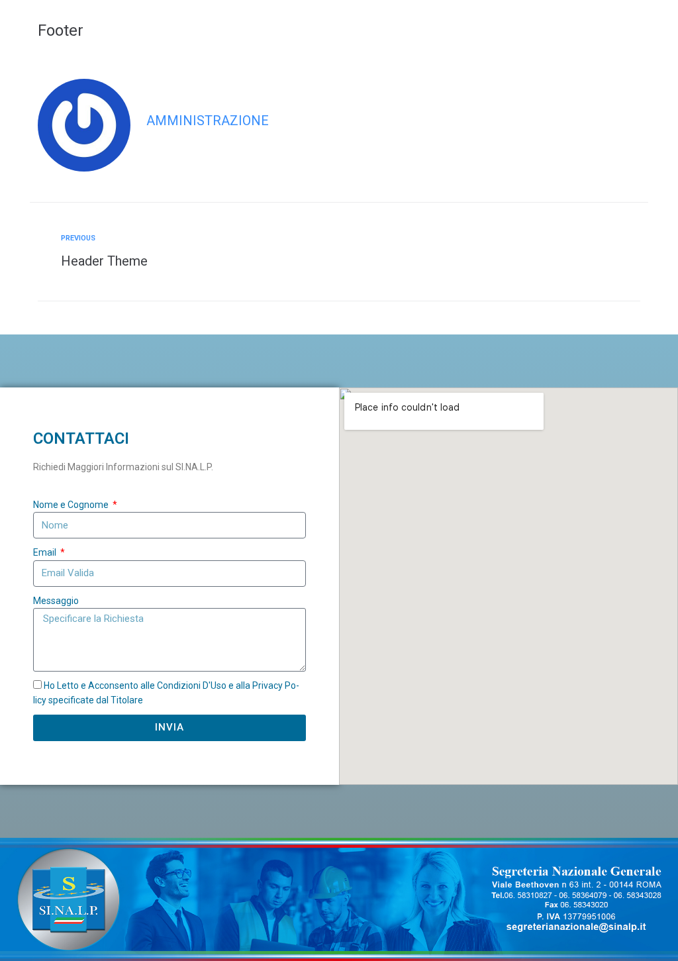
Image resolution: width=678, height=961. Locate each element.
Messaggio (56, 600)
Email (45, 552)
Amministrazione (207, 120)
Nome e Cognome (72, 504)
